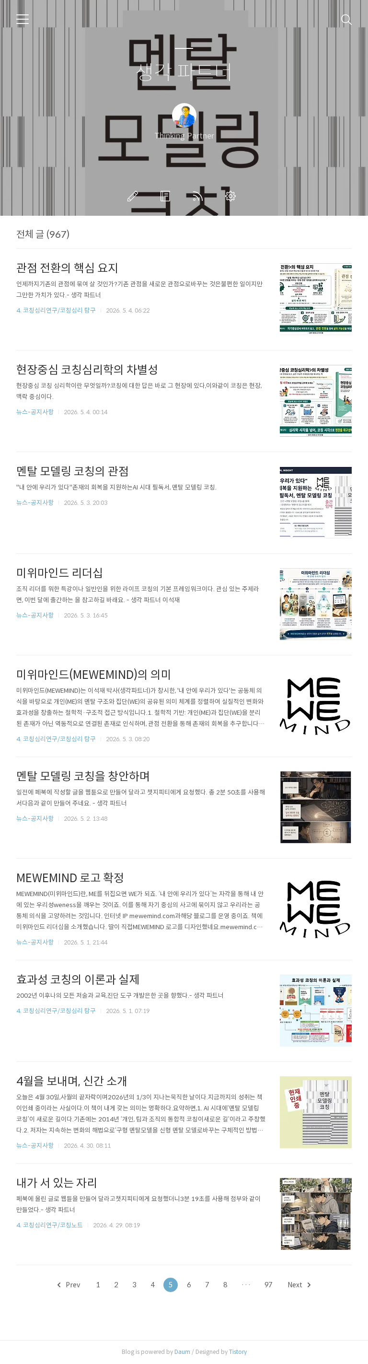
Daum (182, 1351)
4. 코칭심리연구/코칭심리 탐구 (56, 310)
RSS (199, 196)
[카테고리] (22, 19)
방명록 (167, 196)
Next (296, 1285)
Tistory (238, 1351)
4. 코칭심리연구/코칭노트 (49, 1225)
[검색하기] (346, 19)
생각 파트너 (184, 73)
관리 (232, 196)
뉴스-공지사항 (35, 412)
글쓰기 (134, 196)
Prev (72, 1285)
